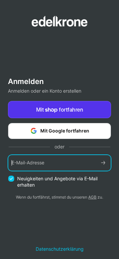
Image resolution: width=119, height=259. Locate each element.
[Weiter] (103, 163)
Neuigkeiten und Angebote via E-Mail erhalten (57, 182)
